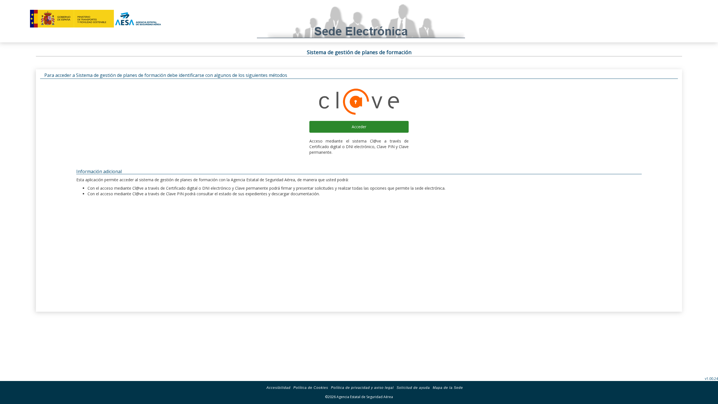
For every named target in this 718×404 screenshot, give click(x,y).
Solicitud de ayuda (413, 388)
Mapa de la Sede (448, 388)
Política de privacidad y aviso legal (362, 388)
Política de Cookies (310, 388)
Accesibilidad (278, 388)
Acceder (359, 126)
